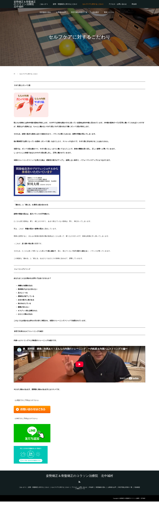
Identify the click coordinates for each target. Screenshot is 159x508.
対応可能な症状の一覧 (79, 12)
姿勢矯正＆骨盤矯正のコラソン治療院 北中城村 (25, 4)
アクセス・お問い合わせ (118, 4)
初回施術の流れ (45, 12)
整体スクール (109, 12)
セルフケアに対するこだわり (93, 4)
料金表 (134, 4)
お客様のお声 (61, 12)
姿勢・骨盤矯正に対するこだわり (65, 4)
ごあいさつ (44, 4)
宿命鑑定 (95, 12)
